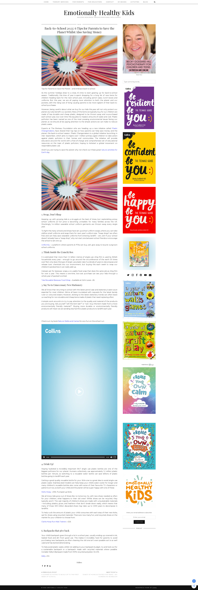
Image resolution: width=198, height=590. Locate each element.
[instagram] (133, 275)
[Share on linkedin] (50, 566)
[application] (79, 391)
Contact (110, 2)
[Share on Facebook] (42, 566)
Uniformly (45, 245)
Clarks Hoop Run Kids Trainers (53, 522)
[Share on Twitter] (45, 566)
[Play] (44, 457)
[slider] (78, 457)
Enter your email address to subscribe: (139, 512)
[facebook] (136, 275)
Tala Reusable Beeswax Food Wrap (55, 280)
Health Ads (144, 364)
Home (46, 2)
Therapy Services (60, 2)
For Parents (78, 2)
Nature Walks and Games (68, 321)
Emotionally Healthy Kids (99, 12)
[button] (79, 392)
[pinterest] (141, 275)
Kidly (43, 556)
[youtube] (145, 275)
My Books (122, 2)
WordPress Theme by (146, 587)
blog (79, 24)
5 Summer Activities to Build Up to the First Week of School (60, 574)
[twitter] (128, 275)
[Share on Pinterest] (47, 566)
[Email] (150, 275)
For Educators (95, 2)
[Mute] (111, 457)
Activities (135, 2)
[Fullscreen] (115, 457)
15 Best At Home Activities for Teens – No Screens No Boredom (100, 574)
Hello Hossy (46, 492)
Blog (145, 2)
